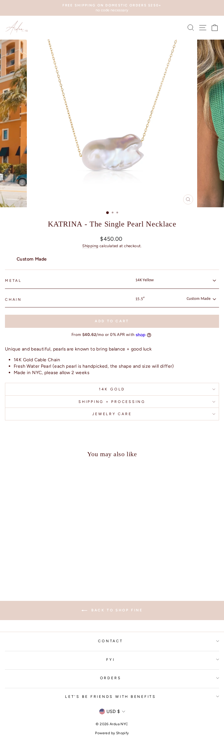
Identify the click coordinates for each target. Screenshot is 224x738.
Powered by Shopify (112, 733)
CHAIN (13, 299)
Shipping (90, 245)
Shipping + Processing (112, 401)
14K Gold (112, 389)
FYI (110, 659)
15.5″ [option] (173, 299)
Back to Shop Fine (116, 610)
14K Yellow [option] (144, 280)
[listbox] (175, 280)
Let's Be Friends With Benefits (110, 696)
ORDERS (110, 678)
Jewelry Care (112, 414)
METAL (13, 280)
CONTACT (110, 641)
